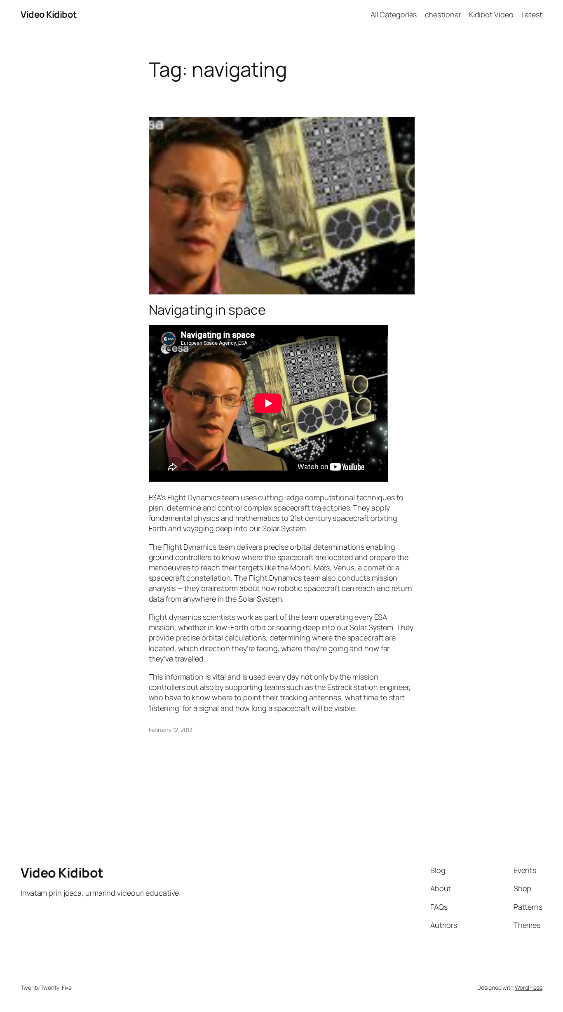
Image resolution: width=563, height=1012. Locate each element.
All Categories (394, 14)
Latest (531, 14)
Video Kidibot (49, 14)
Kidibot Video (491, 14)
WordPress (528, 987)
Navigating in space (207, 309)
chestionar (443, 14)
